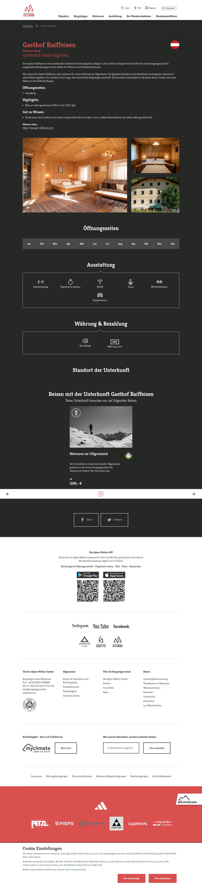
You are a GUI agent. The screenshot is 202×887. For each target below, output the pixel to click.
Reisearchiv (148, 701)
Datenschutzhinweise (82, 776)
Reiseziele (148, 692)
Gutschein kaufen (71, 695)
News (105, 692)
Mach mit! (66, 748)
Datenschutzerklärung (75, 869)
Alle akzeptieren (163, 878)
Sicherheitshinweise (161, 776)
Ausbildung (115, 16)
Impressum (36, 776)
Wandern (63, 16)
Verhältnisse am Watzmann (156, 683)
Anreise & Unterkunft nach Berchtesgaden (75, 680)
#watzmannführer (166, 16)
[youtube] (101, 628)
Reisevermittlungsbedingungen (111, 776)
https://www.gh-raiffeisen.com (38, 127)
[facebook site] (121, 628)
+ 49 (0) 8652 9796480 (38, 682)
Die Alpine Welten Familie (115, 678)
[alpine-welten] (84, 646)
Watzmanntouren (151, 687)
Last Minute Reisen (152, 705)
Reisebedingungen (139, 776)
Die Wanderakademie (139, 16)
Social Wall (108, 687)
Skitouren (98, 16)
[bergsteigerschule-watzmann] (117, 646)
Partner (106, 683)
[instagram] (80, 628)
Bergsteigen (81, 16)
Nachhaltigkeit (70, 691)
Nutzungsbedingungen (57, 776)
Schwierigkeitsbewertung (155, 678)
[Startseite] (29, 10)
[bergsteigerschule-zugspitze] (101, 646)
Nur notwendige (131, 878)
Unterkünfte (28, 26)
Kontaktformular (71, 686)
